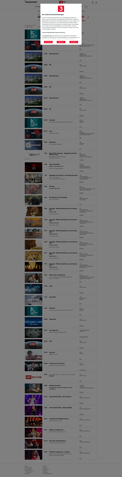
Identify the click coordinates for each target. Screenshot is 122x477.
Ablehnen (61, 42)
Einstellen (74, 42)
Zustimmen (48, 42)
